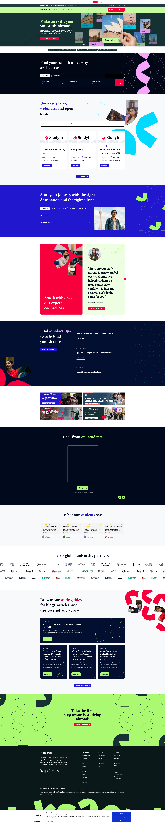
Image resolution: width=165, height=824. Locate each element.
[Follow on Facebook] (48, 771)
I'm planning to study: (72, 81)
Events (97, 9)
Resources (90, 9)
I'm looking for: (45, 81)
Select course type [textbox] (72, 84)
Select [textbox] (93, 84)
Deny (121, 820)
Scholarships (101, 763)
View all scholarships (48, 349)
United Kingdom (86, 755)
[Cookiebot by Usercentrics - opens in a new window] (37, 821)
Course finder (66, 9)
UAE (83, 763)
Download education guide (114, 76)
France (84, 774)
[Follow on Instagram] (58, 771)
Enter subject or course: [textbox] (48, 84)
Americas (45, 208)
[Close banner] (133, 812)
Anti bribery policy (118, 758)
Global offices (117, 755)
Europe (72, 208)
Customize (120, 817)
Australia (62, 208)
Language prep (81, 9)
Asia (53, 208)
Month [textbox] (44, 124)
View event (47, 165)
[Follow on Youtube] (53, 771)
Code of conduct (118, 761)
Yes (95, 2)
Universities (56, 76)
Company (103, 9)
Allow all (121, 813)
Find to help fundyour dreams (55, 336)
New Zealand (85, 769)
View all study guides (82, 685)
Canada (84, 761)
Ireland (84, 766)
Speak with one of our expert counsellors (59, 303)
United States (85, 771)
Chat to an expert (47, 37)
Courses (45, 76)
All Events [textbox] (73, 124)
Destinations (57, 9)
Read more (47, 639)
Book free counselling (115, 10)
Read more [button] (44, 532)
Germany (84, 777)
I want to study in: (96, 81)
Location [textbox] (101, 124)
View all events (82, 176)
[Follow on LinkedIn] (42, 771)
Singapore (84, 782)
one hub (77, 5)
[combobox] (52, 84)
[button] (81, 44)
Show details (49, 821)
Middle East (83, 208)
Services (73, 9)
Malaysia (84, 780)
